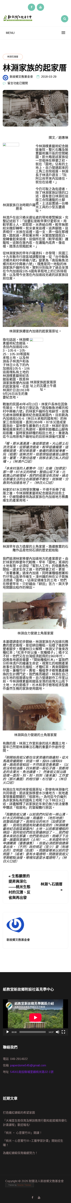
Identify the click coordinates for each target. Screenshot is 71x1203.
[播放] (7, 1032)
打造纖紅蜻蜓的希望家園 (19, 1112)
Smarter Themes (24, 1185)
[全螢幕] (63, 1032)
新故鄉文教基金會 (21, 76)
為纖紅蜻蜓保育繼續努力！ (20, 1153)
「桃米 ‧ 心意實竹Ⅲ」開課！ (22, 1132)
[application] (35, 1017)
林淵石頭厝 (12, 57)
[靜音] (57, 1032)
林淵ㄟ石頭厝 (51, 884)
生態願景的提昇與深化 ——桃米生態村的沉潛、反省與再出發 (19, 887)
